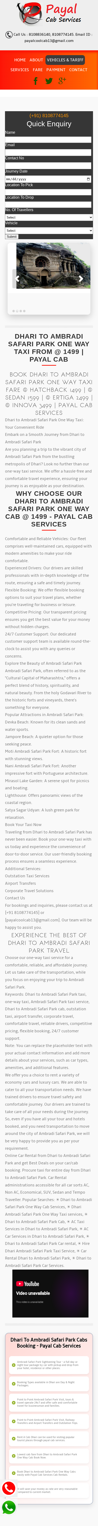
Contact (78, 69)
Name (10, 132)
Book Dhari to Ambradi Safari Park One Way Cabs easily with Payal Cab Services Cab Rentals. (46, 1473)
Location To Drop (19, 197)
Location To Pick (19, 185)
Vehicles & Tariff (65, 60)
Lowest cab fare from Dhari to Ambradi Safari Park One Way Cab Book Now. (47, 1456)
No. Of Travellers (19, 210)
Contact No (14, 158)
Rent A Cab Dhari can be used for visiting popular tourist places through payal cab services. (45, 1439)
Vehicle (11, 223)
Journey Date (16, 171)
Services (19, 69)
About (36, 60)
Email (10, 145)
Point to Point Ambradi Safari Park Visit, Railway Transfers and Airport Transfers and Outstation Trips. (47, 1421)
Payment (55, 69)
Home (20, 60)
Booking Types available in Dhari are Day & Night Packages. (45, 1384)
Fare (38, 69)
